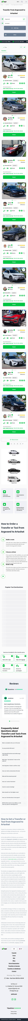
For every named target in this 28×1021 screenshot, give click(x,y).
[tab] (14, 743)
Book (14, 92)
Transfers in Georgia (14, 966)
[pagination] (5, 443)
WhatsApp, (10, 975)
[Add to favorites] (23, 57)
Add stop (16, 28)
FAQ (14, 958)
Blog (14, 961)
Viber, (14, 975)
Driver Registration (14, 963)
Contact (14, 971)
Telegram (18, 975)
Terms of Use (14, 1011)
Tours (14, 955)
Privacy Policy (14, 1013)
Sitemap (19, 1019)
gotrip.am (14, 994)
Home (2, 4)
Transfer (7, 4)
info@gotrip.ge (14, 990)
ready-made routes (12, 859)
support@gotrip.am (14, 988)
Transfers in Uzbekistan (14, 968)
